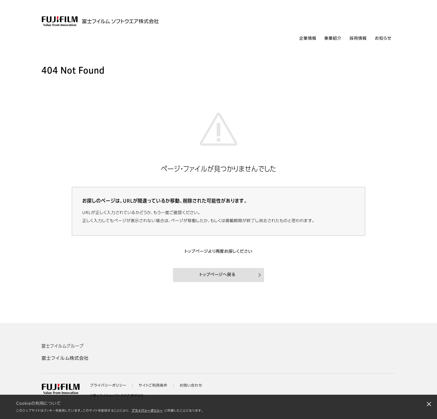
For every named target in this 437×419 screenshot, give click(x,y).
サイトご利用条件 (153, 385)
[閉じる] (429, 404)
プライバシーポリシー (147, 410)
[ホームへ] (114, 21)
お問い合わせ (191, 385)
